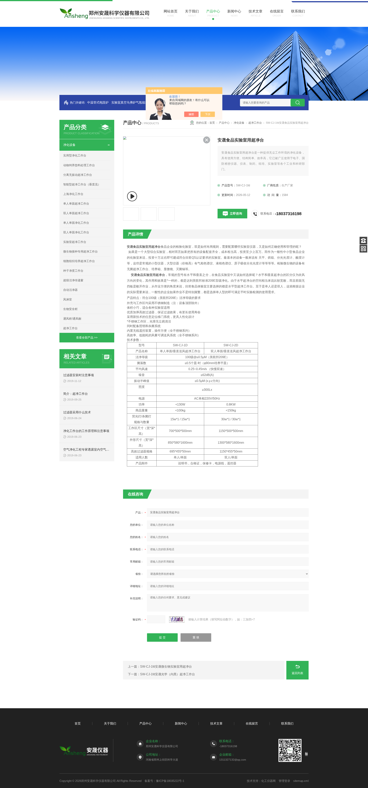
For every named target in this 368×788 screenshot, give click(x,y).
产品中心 (224, 122)
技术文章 (216, 723)
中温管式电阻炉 (98, 102)
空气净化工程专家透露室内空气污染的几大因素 (95, 449)
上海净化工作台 (73, 194)
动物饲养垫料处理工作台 (79, 165)
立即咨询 (236, 213)
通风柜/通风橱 (72, 318)
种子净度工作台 (73, 270)
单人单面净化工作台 (76, 222)
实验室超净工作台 (74, 241)
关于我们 (110, 723)
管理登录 (284, 780)
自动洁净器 (70, 289)
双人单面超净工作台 (76, 213)
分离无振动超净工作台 (77, 174)
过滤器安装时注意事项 (78, 375)
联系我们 (287, 723)
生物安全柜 (70, 309)
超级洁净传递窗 (73, 280)
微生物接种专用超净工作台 (80, 251)
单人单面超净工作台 (76, 203)
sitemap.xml (301, 780)
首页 (212, 122)
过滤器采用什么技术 (77, 412)
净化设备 (69, 144)
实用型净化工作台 (74, 155)
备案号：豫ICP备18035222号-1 (164, 780)
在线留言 (252, 723)
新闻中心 (181, 723)
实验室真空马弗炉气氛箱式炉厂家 (134, 102)
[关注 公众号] (363, 249)
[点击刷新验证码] (176, 619)
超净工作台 (70, 328)
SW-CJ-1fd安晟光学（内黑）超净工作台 (167, 674)
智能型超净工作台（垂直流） (82, 184)
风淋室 (67, 299)
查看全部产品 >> (87, 337)
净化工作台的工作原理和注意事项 (86, 431)
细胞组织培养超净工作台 (79, 261)
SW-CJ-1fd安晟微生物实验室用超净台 (166, 666)
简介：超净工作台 (75, 393)
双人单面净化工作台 (76, 232)
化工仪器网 (268, 780)
